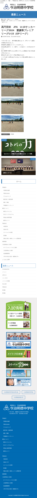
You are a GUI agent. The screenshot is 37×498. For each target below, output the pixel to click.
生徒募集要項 (6, 253)
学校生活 (4, 223)
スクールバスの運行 (8, 232)
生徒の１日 (6, 462)
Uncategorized (5, 269)
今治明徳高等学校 (28, 392)
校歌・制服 (6, 202)
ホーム (18, 181)
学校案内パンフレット (8, 205)
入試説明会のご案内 (7, 244)
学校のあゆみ (6, 193)
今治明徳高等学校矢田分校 (11, 392)
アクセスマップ (7, 196)
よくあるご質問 (6, 259)
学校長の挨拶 (6, 190)
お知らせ (4, 275)
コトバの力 (4, 278)
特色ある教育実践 (7, 217)
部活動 (12, 134)
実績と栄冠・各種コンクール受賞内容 (12, 238)
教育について (5, 208)
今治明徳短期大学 (18, 397)
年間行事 (5, 226)
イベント (4, 272)
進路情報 (4, 241)
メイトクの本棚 (6, 281)
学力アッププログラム (8, 214)
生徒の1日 (5, 229)
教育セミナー (6, 220)
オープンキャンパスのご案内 (10, 247)
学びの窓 (4, 284)
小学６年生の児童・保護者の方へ (11, 256)
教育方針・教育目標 (8, 199)
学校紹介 (4, 187)
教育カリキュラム (7, 211)
